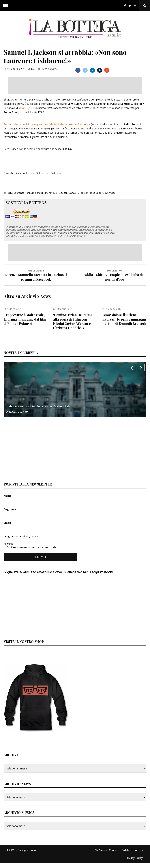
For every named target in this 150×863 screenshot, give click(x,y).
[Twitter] (129, 5)
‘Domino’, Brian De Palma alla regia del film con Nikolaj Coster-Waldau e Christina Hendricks (73, 321)
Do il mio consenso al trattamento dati (32, 547)
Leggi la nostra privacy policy (21, 536)
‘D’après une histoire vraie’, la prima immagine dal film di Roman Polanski (25, 319)
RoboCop (24, 108)
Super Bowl (102, 192)
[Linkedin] (92, 70)
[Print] (99, 70)
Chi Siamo (101, 850)
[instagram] (135, 5)
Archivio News (50, 68)
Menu (5, 5)
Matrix (40, 192)
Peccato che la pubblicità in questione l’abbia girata (47, 124)
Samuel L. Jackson (79, 192)
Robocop (63, 192)
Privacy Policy (134, 858)
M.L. (33, 68)
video (112, 192)
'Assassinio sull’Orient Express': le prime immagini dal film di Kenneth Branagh (124, 319)
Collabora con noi (132, 850)
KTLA (10, 192)
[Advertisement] (75, 85)
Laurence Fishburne (25, 192)
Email (8, 523)
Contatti (114, 850)
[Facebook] (125, 5)
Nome (8, 495)
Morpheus (51, 192)
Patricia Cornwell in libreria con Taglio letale (38, 406)
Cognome (10, 509)
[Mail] (106, 70)
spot (92, 192)
